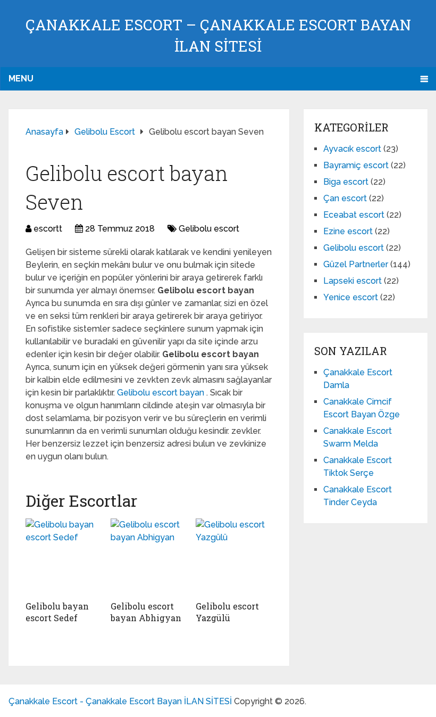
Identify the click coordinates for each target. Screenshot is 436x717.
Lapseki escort (352, 281)
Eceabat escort (353, 215)
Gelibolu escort (209, 229)
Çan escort (345, 198)
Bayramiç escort (356, 165)
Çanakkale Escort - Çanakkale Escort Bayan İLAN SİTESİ (120, 701)
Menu (21, 78)
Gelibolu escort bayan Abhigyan (146, 611)
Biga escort (345, 182)
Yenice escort (350, 297)
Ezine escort (348, 231)
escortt (47, 229)
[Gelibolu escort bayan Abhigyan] (149, 556)
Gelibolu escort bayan (161, 393)
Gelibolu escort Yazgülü (227, 611)
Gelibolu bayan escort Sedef (57, 611)
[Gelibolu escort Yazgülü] (234, 556)
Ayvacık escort (352, 149)
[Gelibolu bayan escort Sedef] (64, 556)
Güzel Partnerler (355, 264)
